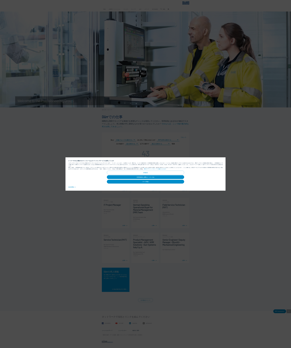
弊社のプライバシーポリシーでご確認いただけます (155, 169)
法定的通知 (71, 187)
